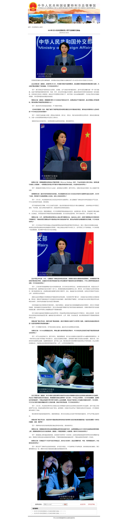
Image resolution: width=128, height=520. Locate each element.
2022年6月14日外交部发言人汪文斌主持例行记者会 (46, 513)
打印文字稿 (91, 504)
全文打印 (82, 504)
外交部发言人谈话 (37, 27)
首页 (29, 27)
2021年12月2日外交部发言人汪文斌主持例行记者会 (46, 511)
